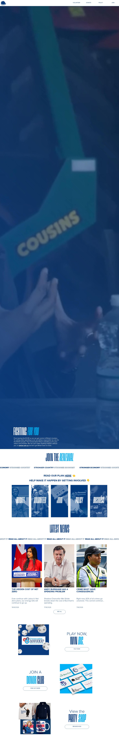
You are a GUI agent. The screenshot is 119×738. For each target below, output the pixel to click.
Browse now (77, 726)
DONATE (88, 2)
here (68, 475)
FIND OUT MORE (35, 688)
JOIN (113, 2)
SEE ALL (59, 611)
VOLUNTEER (76, 2)
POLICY (101, 2)
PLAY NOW (77, 649)
